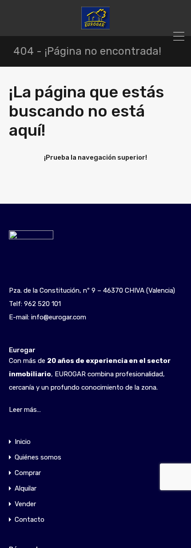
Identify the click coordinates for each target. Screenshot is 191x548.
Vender (25, 504)
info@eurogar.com (58, 317)
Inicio (23, 442)
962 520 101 (42, 304)
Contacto (29, 519)
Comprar (28, 473)
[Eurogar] (95, 25)
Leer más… (25, 410)
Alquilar (25, 488)
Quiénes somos (38, 457)
